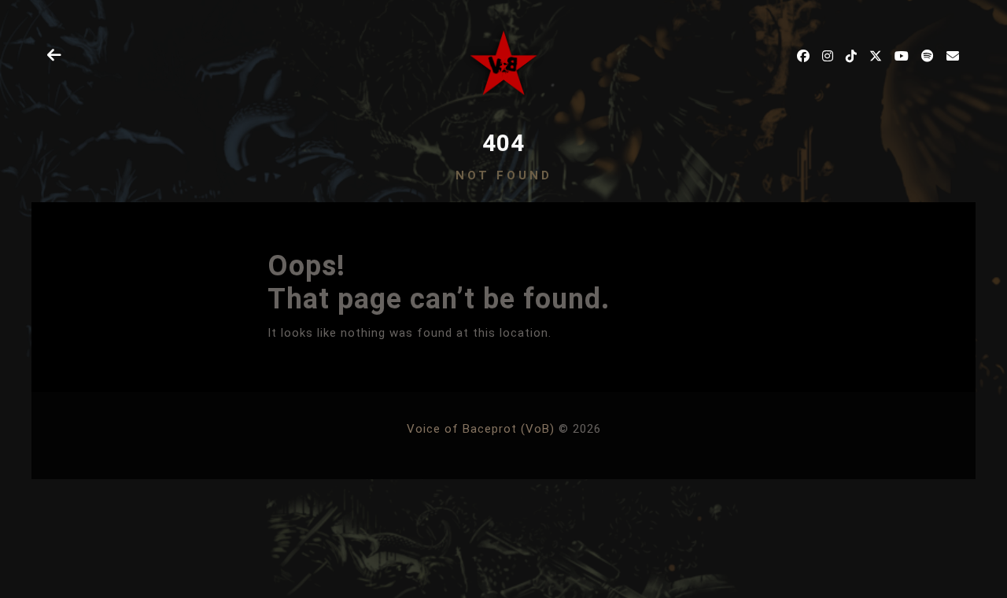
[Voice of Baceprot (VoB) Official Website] (504, 62)
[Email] (953, 56)
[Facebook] (803, 56)
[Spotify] (928, 56)
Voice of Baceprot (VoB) (481, 429)
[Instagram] (828, 56)
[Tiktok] (851, 56)
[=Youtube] (902, 56)
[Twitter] (876, 56)
